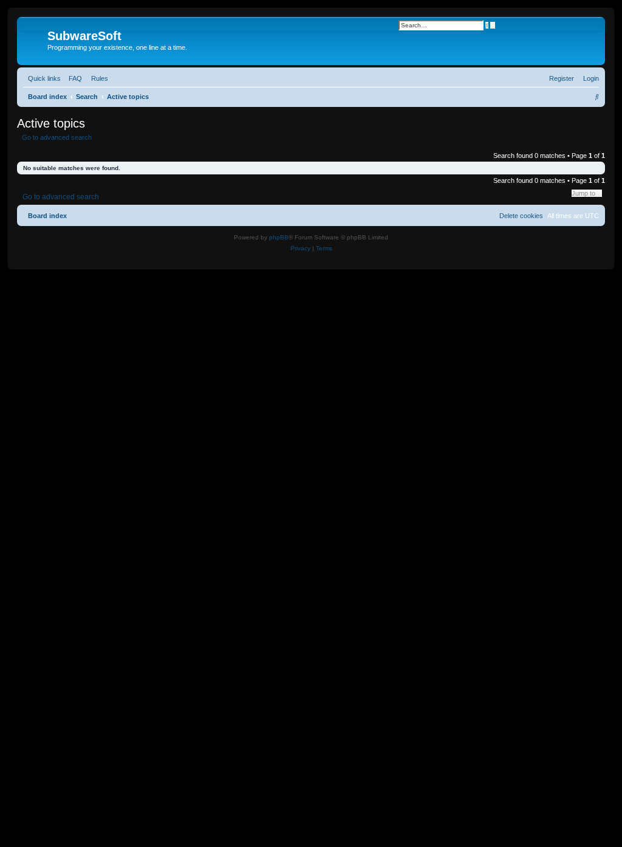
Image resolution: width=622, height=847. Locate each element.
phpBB (279, 237)
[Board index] (33, 39)
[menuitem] (73, 78)
